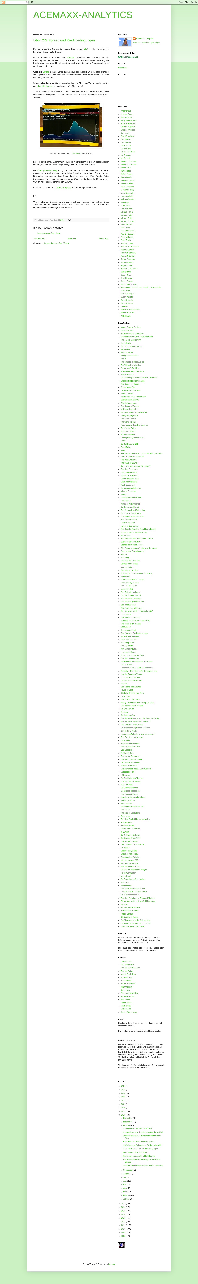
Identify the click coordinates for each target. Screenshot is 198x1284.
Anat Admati (126, 111)
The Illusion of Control (130, 406)
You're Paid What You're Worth (133, 397)
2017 (123, 1203)
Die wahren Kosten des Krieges (134, 870)
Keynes (124, 684)
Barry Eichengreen (128, 120)
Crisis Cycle (126, 343)
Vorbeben (125, 882)
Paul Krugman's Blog (129, 993)
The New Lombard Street (131, 759)
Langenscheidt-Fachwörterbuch (134, 892)
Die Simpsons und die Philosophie (135, 920)
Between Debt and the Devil (132, 655)
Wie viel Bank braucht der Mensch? (135, 721)
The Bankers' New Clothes (132, 725)
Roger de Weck (127, 262)
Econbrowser (126, 980)
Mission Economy (128, 491)
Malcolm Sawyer (128, 199)
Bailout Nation (127, 803)
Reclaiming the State (129, 570)
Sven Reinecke (127, 300)
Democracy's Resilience (131, 368)
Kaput (123, 359)
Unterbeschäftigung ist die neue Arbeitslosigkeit (143, 1165)
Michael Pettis (126, 215)
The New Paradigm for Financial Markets (138, 898)
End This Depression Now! (132, 737)
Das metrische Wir (128, 605)
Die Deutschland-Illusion (131, 680)
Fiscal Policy (126, 447)
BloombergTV (77, 153)
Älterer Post (103, 239)
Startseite (72, 239)
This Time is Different (129, 794)
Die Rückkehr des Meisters (132, 778)
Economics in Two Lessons (132, 545)
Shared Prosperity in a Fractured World (137, 337)
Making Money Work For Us (132, 438)
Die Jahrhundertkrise (129, 788)
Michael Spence (127, 221)
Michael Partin (127, 212)
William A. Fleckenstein (130, 310)
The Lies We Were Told (130, 561)
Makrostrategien (127, 772)
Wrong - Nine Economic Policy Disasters (138, 703)
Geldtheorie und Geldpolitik (132, 334)
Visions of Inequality (129, 409)
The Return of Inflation (130, 384)
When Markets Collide (130, 866)
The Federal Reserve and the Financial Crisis (140, 718)
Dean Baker (126, 146)
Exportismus (126, 501)
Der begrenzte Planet (130, 507)
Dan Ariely (125, 133)
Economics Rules (128, 652)
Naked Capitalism (128, 974)
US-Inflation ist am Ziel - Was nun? (137, 1128)
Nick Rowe (125, 228)
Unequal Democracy (129, 854)
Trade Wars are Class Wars (132, 516)
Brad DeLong (126, 977)
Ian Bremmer (126, 155)
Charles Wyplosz (128, 130)
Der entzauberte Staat (130, 479)
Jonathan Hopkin (128, 180)
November (128, 1122)
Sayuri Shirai (126, 275)
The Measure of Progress (131, 346)
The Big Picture (127, 971)
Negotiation (125, 349)
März (125, 1192)
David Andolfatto (127, 136)
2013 (123, 1218)
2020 (123, 1108)
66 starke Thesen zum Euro (132, 693)
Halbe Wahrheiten (128, 873)
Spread (70, 57)
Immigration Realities (129, 356)
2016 (123, 1207)
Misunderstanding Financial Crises (135, 728)
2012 (123, 1222)
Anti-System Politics (129, 520)
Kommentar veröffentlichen (48, 233)
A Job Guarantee (128, 485)
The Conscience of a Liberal (132, 926)
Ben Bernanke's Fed (129, 863)
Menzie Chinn (126, 209)
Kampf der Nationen (129, 476)
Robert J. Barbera (128, 253)
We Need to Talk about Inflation (134, 412)
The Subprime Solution (130, 857)
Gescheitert (125, 816)
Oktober (126, 1125)
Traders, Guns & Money (130, 781)
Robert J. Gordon (128, 256)
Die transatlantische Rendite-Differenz (139, 1156)
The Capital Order (128, 428)
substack (122, 68)
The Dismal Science (129, 841)
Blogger (111, 1264)
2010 (123, 1229)
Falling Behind (127, 914)
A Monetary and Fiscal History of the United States (141, 453)
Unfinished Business (129, 564)
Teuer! (123, 441)
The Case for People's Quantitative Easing (138, 529)
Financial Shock (127, 826)
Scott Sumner (126, 278)
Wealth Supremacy (129, 403)
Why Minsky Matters (129, 649)
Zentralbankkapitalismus (131, 497)
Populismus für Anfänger (131, 598)
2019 (123, 1111)
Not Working (126, 535)
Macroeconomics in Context (132, 579)
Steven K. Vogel (127, 294)
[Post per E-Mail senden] (69, 220)
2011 (123, 1225)
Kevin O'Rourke (127, 187)
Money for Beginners (129, 415)
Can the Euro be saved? (131, 595)
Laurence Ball (126, 196)
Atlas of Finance (127, 375)
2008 (123, 1236)
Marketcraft (125, 576)
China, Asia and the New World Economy (138, 901)
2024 (123, 1093)
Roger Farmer (126, 265)
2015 (123, 1211)
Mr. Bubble (125, 848)
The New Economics (129, 469)
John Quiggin (126, 177)
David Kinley (126, 139)
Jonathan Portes (127, 183)
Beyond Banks (127, 352)
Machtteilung (126, 885)
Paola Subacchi (127, 231)
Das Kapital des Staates (131, 687)
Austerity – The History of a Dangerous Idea (139, 671)
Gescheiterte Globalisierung (132, 551)
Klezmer (124, 904)
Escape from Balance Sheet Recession (137, 668)
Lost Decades (126, 750)
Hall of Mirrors (126, 665)
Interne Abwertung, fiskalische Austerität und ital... (143, 1132)
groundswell (126, 876)
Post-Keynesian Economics (132, 371)
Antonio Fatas (126, 114)
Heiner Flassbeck (128, 152)
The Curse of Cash (128, 639)
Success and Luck (128, 630)
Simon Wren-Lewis (129, 284)
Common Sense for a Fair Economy (136, 923)
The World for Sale (128, 422)
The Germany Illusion (130, 583)
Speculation (126, 627)
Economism (126, 614)
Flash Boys (125, 696)
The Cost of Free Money (131, 513)
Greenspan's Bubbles (130, 911)
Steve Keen (125, 291)
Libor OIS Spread (44, 86)
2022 (123, 1100)
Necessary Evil (127, 589)
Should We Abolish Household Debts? (137, 538)
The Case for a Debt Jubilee (132, 362)
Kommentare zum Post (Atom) (56, 243)
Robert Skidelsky (128, 259)
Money (123, 450)
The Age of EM (127, 646)
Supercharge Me (128, 387)
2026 (123, 1086)
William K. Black (127, 313)
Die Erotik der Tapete (129, 917)
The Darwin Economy (130, 756)
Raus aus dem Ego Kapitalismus (134, 425)
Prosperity (125, 557)
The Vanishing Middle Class (132, 602)
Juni (125, 1181)
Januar (126, 1199)
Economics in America (130, 400)
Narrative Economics (129, 526)
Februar (126, 1195)
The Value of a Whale (130, 463)
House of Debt (127, 690)
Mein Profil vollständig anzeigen (146, 43)
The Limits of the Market (131, 624)
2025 (123, 1090)
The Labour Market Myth (131, 340)
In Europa (125, 832)
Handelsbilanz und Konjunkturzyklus (138, 1141)
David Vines (126, 142)
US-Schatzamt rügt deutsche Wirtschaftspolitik (142, 1145)
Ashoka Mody (126, 117)
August (126, 1174)
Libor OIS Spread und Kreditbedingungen (64, 40)
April (125, 1188)
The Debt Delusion (128, 460)
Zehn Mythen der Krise (130, 747)
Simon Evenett (127, 281)
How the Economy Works (131, 674)
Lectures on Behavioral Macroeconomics (138, 734)
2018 (123, 1115)
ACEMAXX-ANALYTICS (83, 15)
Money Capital (127, 393)
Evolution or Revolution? (131, 542)
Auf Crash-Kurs (127, 753)
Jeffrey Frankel (127, 174)
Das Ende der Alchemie (130, 592)
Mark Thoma (126, 205)
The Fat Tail (125, 810)
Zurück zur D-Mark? (129, 731)
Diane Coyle (126, 149)
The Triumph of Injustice (131, 365)
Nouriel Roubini (127, 996)
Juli (125, 1177)
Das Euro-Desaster (129, 586)
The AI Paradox (127, 330)
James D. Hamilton (129, 161)
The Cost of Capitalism (130, 813)
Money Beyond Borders (130, 327)
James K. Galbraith (129, 164)
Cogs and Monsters (129, 482)
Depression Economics (130, 829)
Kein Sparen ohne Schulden (135, 1152)
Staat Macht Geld (128, 431)
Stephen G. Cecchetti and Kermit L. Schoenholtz (141, 287)
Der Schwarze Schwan (130, 762)
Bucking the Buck (128, 434)
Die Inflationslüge (128, 715)
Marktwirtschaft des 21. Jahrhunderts (136, 769)
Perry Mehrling (127, 237)
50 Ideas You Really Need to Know (135, 621)
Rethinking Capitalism (130, 636)
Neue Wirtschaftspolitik (130, 895)
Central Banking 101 (129, 444)
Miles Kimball (126, 224)
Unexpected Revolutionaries (133, 381)
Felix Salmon (126, 1003)
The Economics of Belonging (133, 510)
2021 (123, 1104)
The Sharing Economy (130, 617)
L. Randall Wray (127, 190)
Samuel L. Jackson (129, 269)
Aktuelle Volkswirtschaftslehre (133, 797)
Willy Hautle (126, 316)
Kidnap (124, 554)
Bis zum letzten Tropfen (130, 907)
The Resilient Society (129, 472)
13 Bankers (125, 775)
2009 (123, 1232)
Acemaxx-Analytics (145, 39)
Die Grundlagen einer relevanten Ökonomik (139, 378)
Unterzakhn (125, 740)
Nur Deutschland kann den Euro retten (137, 662)
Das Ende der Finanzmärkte (132, 844)
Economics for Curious (130, 677)
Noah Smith (126, 1006)
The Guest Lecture (128, 419)
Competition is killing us (131, 488)
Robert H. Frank (127, 250)
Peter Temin (126, 240)
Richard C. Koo (127, 243)
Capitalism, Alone (128, 523)
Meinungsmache (128, 800)
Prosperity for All (127, 643)
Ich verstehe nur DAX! (130, 860)
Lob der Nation (127, 567)
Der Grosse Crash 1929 (131, 838)
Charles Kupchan (128, 127)
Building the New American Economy (136, 573)
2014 (123, 1214)
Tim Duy (124, 306)
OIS (85, 49)
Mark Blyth (125, 202)
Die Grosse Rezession (130, 791)
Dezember (128, 1118)
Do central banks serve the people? (136, 466)
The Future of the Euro (130, 658)
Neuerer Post (39, 239)
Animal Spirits (126, 822)
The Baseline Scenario (130, 968)
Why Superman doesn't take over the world (139, 548)
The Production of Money (131, 608)
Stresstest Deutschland (130, 744)
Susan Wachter (127, 297)
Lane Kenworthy (127, 193)
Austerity (124, 712)
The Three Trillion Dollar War (133, 889)
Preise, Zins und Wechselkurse (134, 532)
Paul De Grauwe (128, 234)
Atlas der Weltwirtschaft (130, 504)
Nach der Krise (127, 785)
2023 (123, 1097)
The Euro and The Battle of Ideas (134, 633)
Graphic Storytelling (129, 851)
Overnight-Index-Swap (47, 170)
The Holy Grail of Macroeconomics (135, 819)
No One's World (127, 709)
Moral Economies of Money (132, 456)
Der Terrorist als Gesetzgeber (133, 879)
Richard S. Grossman (130, 246)
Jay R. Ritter (126, 171)
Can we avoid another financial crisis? (137, 611)
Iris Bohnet (125, 158)
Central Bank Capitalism (131, 390)
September (128, 1170)
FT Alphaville (126, 962)
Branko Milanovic (128, 123)
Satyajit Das (126, 272)
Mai (125, 1184)
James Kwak (126, 168)
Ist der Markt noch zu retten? (132, 807)
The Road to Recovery (130, 699)
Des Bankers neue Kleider (132, 706)
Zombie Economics (129, 765)
